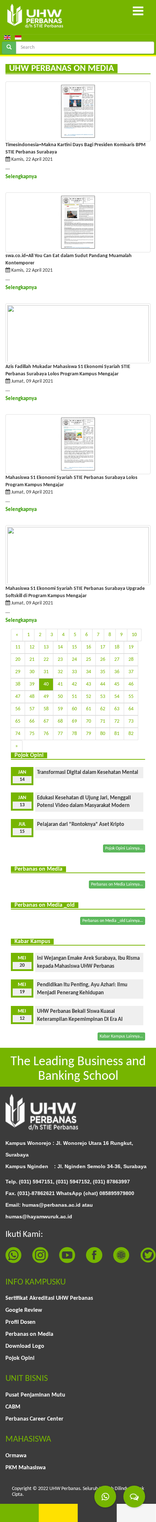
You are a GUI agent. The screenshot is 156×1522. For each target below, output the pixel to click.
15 (74, 647)
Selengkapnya (21, 177)
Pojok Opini (19, 1358)
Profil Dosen (20, 1322)
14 (60, 647)
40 (46, 684)
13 (46, 647)
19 (131, 647)
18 (116, 647)
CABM (12, 1407)
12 (31, 647)
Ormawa (15, 1456)
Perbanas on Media (29, 1334)
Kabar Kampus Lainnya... (121, 1036)
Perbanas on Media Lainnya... (117, 884)
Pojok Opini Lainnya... (124, 848)
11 (17, 647)
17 (102, 647)
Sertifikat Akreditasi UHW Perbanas (49, 1298)
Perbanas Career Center (34, 1419)
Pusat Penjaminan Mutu (35, 1395)
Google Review (23, 1310)
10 (134, 635)
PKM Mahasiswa (25, 1468)
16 (88, 647)
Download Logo (24, 1346)
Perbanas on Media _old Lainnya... (112, 921)
